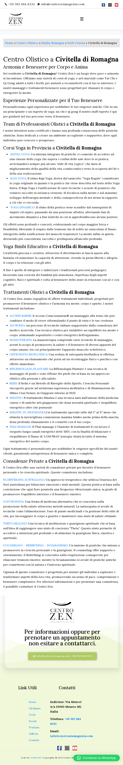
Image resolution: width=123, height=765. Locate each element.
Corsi (32, 714)
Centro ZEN (69, 757)
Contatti (34, 740)
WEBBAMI (36, 757)
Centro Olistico (27, 43)
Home (9, 43)
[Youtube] (116, 5)
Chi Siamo (35, 708)
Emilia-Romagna (52, 43)
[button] (96, 758)
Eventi (33, 721)
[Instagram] (110, 5)
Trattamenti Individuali (35, 727)
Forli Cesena (76, 43)
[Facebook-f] (103, 5)
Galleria (33, 733)
